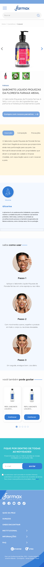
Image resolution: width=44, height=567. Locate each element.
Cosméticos (11, 24)
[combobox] (22, 15)
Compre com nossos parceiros (19, 114)
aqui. (37, 479)
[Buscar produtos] (38, 13)
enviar (32, 466)
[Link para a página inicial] (4, 24)
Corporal (20, 24)
